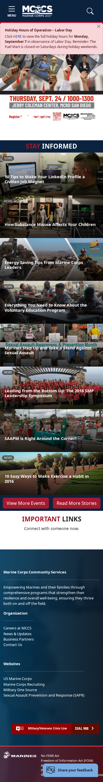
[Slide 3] (45, 118)
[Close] (99, 26)
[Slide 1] (27, 118)
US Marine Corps (17, 678)
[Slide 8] (80, 118)
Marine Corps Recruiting (24, 684)
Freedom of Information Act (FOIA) (67, 760)
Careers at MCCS (17, 628)
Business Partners (18, 639)
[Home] (37, 11)
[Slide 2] (38, 118)
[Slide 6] (66, 118)
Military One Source (20, 689)
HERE (17, 36)
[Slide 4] (52, 118)
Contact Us (12, 644)
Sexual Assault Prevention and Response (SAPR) (43, 695)
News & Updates (17, 633)
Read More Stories (77, 503)
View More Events (26, 503)
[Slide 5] (59, 118)
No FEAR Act (50, 755)
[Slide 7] (73, 118)
